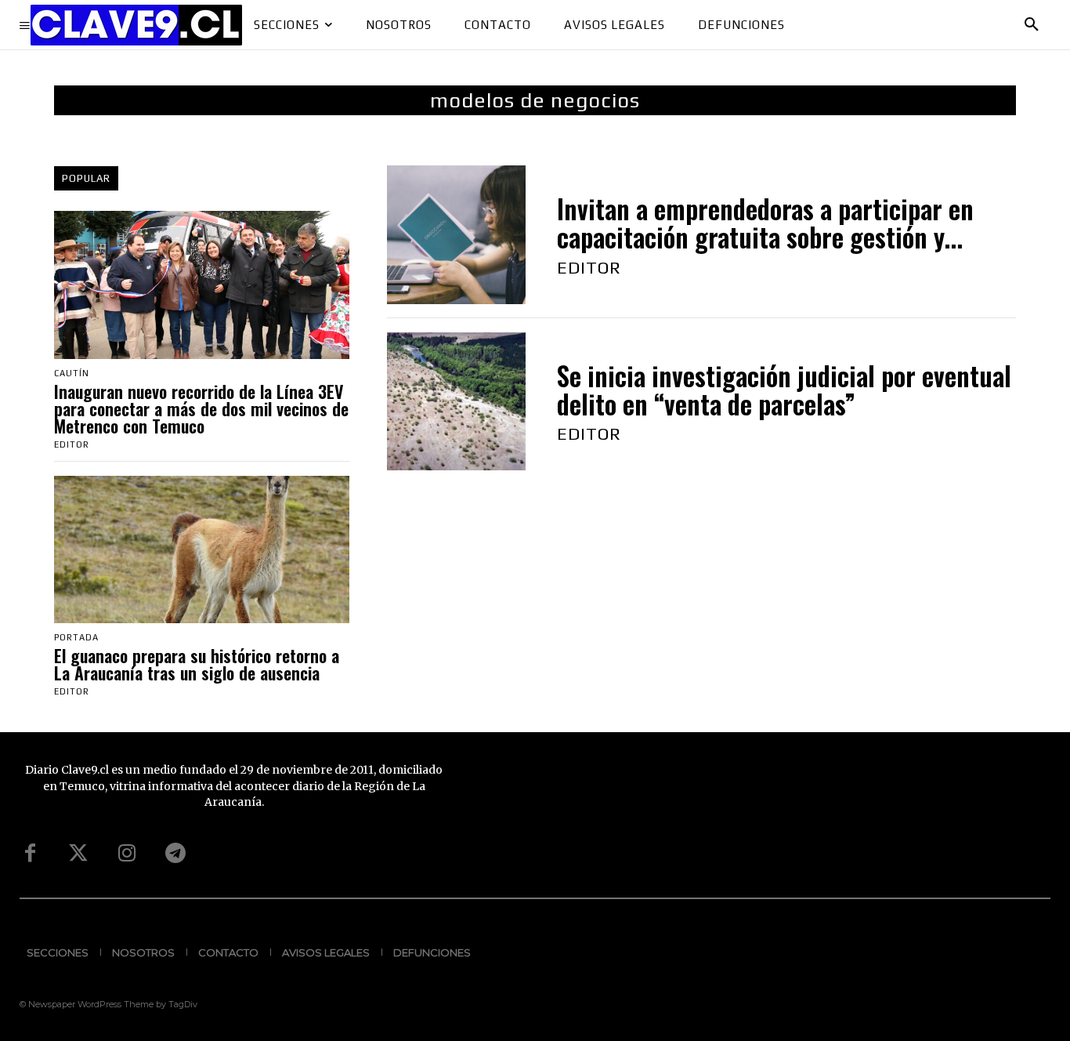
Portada (76, 637)
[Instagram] (127, 853)
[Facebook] (30, 853)
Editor (71, 444)
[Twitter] (78, 853)
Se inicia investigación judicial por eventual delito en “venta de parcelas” (784, 390)
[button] (1031, 25)
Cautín (71, 373)
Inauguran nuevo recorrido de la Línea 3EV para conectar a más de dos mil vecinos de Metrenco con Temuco (201, 408)
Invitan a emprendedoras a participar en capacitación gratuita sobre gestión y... (765, 223)
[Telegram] (175, 853)
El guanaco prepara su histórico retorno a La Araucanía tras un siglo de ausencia (196, 664)
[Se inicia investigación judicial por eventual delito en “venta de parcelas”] (456, 401)
